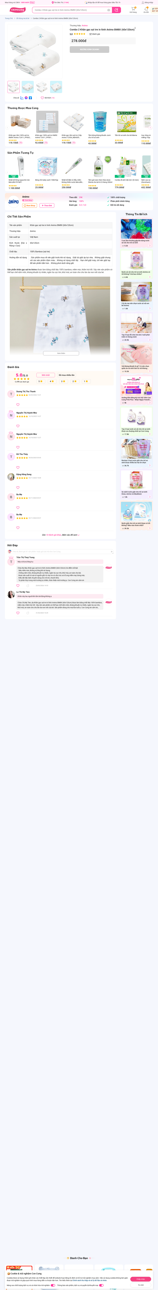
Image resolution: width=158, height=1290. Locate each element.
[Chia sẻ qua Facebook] (30, 98)
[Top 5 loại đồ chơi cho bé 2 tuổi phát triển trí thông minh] (149, 339)
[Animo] (14, 202)
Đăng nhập (149, 2)
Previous (8, 130)
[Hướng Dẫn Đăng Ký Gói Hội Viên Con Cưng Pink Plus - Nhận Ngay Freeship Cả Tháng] (149, 402)
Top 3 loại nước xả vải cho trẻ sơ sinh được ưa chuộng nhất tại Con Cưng (136, 430)
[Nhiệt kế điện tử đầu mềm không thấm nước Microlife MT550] (74, 166)
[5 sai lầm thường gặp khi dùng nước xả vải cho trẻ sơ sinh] (149, 245)
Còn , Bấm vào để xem (59, 535)
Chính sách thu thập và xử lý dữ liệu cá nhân (89, 1280)
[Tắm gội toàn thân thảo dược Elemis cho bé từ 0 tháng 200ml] (100, 166)
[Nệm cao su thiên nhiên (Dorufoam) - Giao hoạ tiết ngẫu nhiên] (146, 176)
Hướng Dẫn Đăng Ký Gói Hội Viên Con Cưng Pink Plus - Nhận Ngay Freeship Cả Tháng (136, 399)
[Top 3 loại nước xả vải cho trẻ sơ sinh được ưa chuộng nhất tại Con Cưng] (149, 434)
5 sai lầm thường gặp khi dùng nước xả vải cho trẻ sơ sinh (135, 242)
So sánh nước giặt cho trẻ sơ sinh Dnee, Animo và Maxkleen (134, 493)
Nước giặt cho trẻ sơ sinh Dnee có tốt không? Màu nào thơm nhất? (136, 524)
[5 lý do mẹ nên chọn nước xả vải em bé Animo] (149, 308)
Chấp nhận (141, 1279)
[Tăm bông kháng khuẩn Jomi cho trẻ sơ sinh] (100, 122)
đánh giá (85, 34)
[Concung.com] (17, 10)
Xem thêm (61, 353)
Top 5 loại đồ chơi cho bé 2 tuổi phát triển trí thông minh (136, 336)
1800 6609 (25, 2)
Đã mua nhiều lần (66, 375)
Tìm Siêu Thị (61, 2)
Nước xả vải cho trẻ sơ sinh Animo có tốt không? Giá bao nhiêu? (136, 273)
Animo (85, 25)
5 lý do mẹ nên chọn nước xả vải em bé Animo (135, 304)
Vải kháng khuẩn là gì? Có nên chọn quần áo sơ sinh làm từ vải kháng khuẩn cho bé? (135, 367)
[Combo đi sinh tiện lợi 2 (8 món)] (127, 166)
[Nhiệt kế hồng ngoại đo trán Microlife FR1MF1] (21, 166)
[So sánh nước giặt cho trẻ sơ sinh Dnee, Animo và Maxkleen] (149, 496)
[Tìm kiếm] (116, 10)
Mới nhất (46, 375)
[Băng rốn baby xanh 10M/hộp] (47, 166)
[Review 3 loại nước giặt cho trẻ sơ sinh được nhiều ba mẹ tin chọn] (149, 465)
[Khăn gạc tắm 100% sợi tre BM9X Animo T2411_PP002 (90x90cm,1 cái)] (21, 122)
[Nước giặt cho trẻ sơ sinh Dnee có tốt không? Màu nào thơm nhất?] (149, 528)
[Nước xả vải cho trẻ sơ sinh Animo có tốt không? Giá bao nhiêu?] (149, 276)
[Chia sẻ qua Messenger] (26, 98)
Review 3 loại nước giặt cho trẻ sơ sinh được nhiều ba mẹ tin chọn (135, 461)
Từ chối (141, 1285)
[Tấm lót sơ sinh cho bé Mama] (127, 122)
